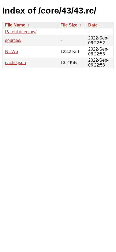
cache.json (15, 62)
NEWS (11, 51)
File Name (15, 25)
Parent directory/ (20, 31)
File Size (68, 25)
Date (93, 25)
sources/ (13, 40)
